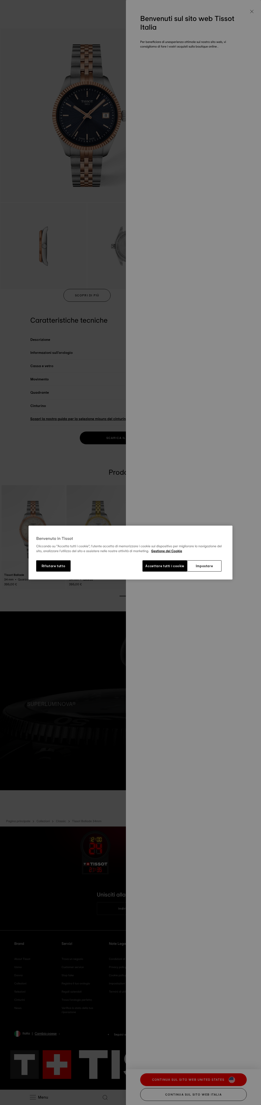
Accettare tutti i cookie (164, 566)
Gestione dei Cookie (166, 551)
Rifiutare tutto (54, 566)
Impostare (204, 566)
